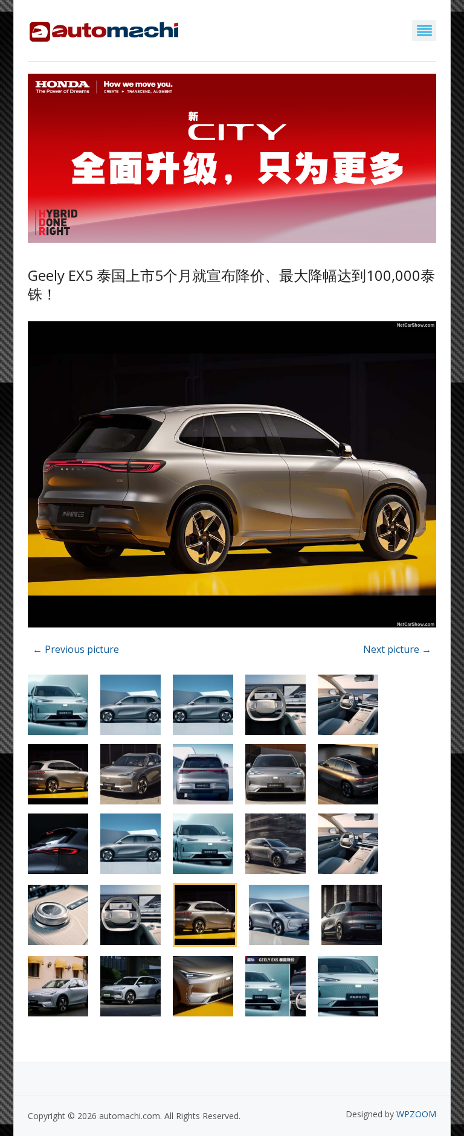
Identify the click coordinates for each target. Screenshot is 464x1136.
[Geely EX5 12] (232, 477)
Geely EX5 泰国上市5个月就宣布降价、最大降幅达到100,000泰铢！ (231, 284)
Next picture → (397, 649)
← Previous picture (76, 649)
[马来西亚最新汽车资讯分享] (104, 29)
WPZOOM (416, 1114)
